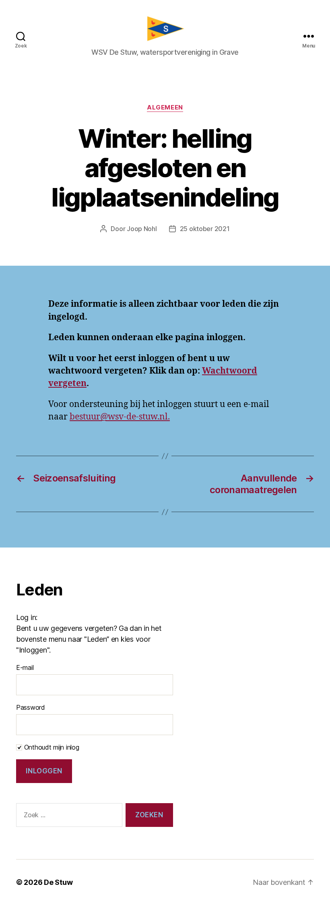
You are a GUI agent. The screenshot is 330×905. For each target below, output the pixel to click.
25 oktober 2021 (205, 229)
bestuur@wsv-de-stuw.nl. (120, 416)
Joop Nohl (142, 229)
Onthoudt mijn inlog (50, 747)
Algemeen (165, 107)
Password (30, 707)
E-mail (24, 667)
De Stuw (58, 882)
